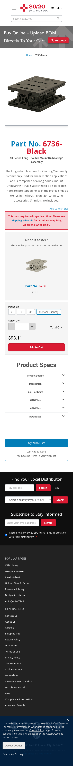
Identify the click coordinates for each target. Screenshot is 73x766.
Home (29, 55)
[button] (31, 128)
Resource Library (14, 589)
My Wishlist (11, 675)
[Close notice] (67, 720)
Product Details (35, 375)
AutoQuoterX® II (14, 601)
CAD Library (12, 565)
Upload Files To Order (17, 583)
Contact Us (11, 615)
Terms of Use (12, 651)
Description (35, 383)
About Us (10, 621)
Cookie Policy (36, 730)
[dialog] (36, 741)
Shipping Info (12, 633)
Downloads (35, 416)
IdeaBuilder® (12, 577)
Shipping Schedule (22, 220)
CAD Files (35, 400)
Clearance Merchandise (18, 681)
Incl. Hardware (35, 392)
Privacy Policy (12, 657)
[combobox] (36, 18)
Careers (9, 627)
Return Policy (12, 639)
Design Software (14, 571)
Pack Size (13, 307)
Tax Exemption (13, 663)
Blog (7, 693)
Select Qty (14, 320)
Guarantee (11, 645)
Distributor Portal (15, 687)
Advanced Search (15, 705)
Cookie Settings (13, 669)
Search (43, 487)
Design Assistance (15, 595)
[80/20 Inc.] (34, 8)
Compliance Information (19, 699)
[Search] (58, 18)
